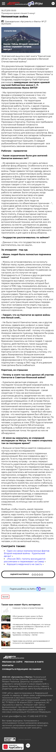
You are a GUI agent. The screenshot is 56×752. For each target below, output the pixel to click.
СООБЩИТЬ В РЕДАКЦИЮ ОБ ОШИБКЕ (21, 669)
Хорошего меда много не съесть (24, 564)
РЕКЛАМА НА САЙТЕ (12, 662)
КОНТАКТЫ (7, 665)
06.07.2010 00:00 (8, 10)
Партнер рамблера (24, 739)
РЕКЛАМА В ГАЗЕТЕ (33, 662)
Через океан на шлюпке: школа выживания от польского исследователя (31, 642)
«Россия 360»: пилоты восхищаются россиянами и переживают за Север (24, 560)
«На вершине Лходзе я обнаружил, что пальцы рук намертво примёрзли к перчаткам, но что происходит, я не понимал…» (31, 627)
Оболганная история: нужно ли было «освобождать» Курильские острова (28, 617)
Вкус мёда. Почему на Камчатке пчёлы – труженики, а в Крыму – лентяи (29, 634)
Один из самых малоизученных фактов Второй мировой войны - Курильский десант (26, 553)
